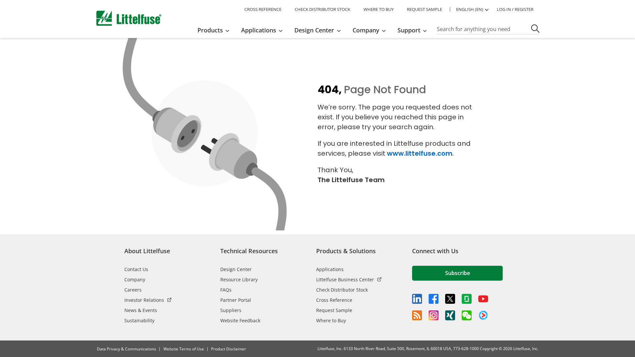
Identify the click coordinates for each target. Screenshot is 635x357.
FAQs (226, 290)
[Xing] (450, 315)
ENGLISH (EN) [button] (469, 9)
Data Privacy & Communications (126, 349)
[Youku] (483, 315)
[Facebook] (434, 299)
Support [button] (409, 30)
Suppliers (230, 310)
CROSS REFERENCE (262, 9)
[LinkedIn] (417, 299)
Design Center (236, 269)
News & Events (140, 310)
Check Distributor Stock (342, 290)
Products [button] (210, 30)
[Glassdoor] (467, 299)
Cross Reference (334, 300)
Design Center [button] (314, 30)
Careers (133, 290)
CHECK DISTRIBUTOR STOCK (322, 9)
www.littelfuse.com (419, 153)
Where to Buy (331, 320)
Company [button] (366, 30)
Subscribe (457, 273)
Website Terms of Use (183, 349)
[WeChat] (467, 315)
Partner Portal (235, 300)
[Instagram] (434, 315)
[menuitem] (215, 30)
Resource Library (239, 279)
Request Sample (334, 310)
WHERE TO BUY (378, 9)
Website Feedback (240, 320)
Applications (330, 269)
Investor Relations (144, 300)
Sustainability (139, 320)
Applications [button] (258, 30)
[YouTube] (483, 299)
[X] (450, 299)
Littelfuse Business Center (345, 279)
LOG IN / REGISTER (515, 9)
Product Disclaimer (228, 349)
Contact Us (136, 269)
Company (134, 279)
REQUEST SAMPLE (424, 9)
